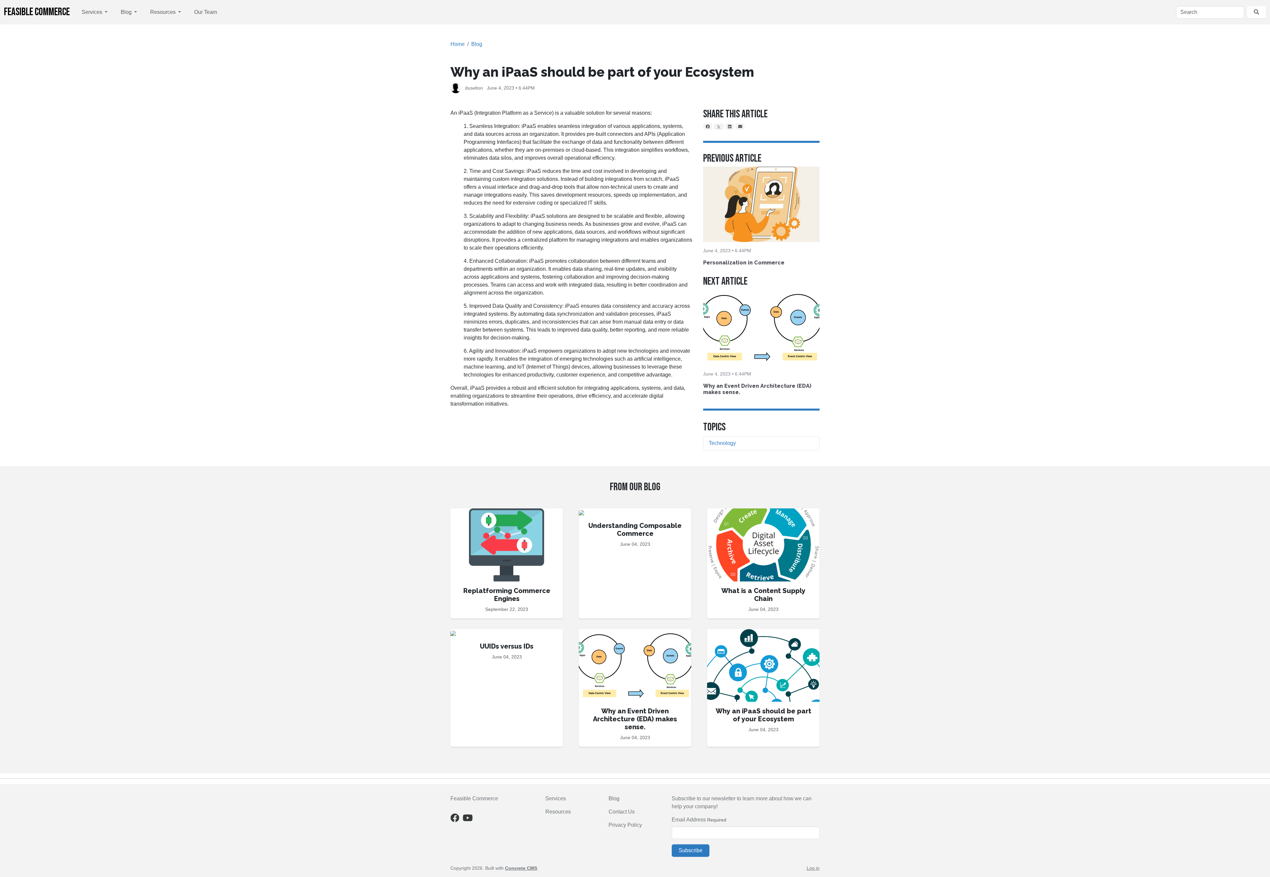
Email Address (689, 819)
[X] (719, 126)
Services (93, 12)
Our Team (205, 12)
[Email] (740, 126)
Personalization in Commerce (743, 262)
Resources (163, 12)
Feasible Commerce (37, 12)
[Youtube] (468, 819)
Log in (813, 868)
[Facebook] (707, 126)
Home (457, 44)
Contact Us (622, 812)
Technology (722, 443)
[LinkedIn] (729, 126)
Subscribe (690, 850)
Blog (127, 12)
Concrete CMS (521, 868)
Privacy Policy (625, 825)
